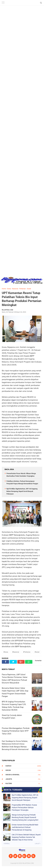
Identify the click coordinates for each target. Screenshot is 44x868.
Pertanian (22, 289)
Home (4, 289)
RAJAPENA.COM (28, 863)
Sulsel (29, 289)
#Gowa (5, 652)
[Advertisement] (22, 22)
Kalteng (9, 783)
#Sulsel (37, 652)
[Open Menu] (3, 3)
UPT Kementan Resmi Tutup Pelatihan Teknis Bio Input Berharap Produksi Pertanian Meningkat (21, 299)
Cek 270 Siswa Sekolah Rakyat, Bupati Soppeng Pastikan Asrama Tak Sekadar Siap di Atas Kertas (26, 837)
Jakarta (9, 779)
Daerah (8, 766)
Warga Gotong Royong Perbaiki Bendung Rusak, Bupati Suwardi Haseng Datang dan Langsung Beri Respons (25, 817)
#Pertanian (26, 652)
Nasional (15, 289)
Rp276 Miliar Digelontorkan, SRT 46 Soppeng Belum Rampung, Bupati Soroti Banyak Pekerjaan (21, 491)
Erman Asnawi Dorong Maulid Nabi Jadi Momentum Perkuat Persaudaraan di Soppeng (25, 827)
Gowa (9, 289)
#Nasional (15, 652)
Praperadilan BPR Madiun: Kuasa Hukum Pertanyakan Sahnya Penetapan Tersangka (24, 807)
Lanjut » (38, 843)
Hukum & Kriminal (13, 775)
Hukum (8, 770)
